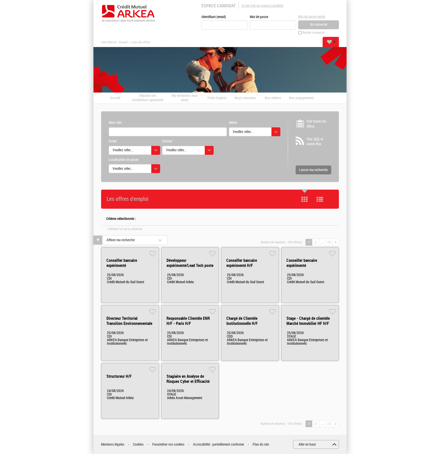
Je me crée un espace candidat (262, 6)
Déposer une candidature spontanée (147, 98)
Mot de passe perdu (311, 16)
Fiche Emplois (217, 98)
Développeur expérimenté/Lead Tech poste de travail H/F (190, 265)
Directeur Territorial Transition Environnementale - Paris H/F (129, 323)
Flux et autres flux (315, 141)
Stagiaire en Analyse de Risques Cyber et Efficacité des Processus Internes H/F (189, 381)
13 (329, 242)
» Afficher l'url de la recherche (124, 229)
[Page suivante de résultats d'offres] (335, 242)
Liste (320, 199)
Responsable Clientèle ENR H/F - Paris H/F (188, 321)
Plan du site (261, 444)
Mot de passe (259, 17)
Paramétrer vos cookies (168, 444)
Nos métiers (273, 98)
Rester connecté (313, 33)
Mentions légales (112, 444)
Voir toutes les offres (316, 124)
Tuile (304, 199)
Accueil (123, 42)
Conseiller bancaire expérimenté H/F (241, 263)
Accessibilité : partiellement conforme (218, 444)
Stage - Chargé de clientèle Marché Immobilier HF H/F (308, 321)
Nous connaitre (245, 98)
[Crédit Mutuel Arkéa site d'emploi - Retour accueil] (128, 13)
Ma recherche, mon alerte (185, 98)
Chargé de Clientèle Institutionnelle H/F (242, 321)
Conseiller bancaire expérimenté (121, 263)
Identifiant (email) (213, 17)
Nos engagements (301, 98)
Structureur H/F (119, 376)
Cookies (138, 444)
